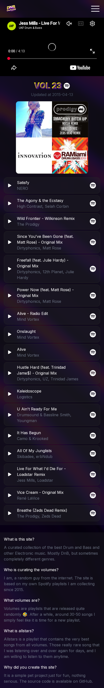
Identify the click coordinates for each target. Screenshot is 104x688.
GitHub (85, 681)
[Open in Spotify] (93, 513)
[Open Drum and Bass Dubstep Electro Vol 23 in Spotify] (67, 86)
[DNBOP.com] (11, 9)
